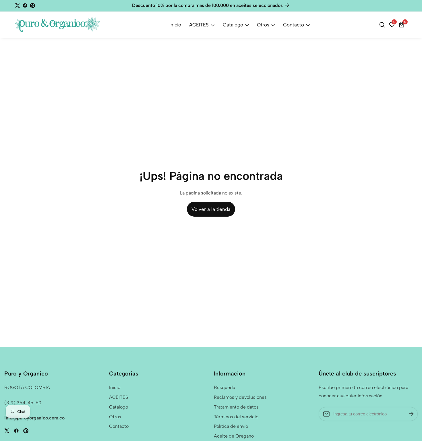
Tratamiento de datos (236, 407)
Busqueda (224, 387)
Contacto (293, 25)
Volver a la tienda (211, 209)
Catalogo (233, 25)
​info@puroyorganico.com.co (34, 418)
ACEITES (199, 25)
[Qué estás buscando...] (383, 25)
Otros (263, 25)
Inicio (175, 25)
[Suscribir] (411, 414)
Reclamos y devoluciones (240, 397)
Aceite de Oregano (234, 436)
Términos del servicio (236, 416)
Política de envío (231, 426)
